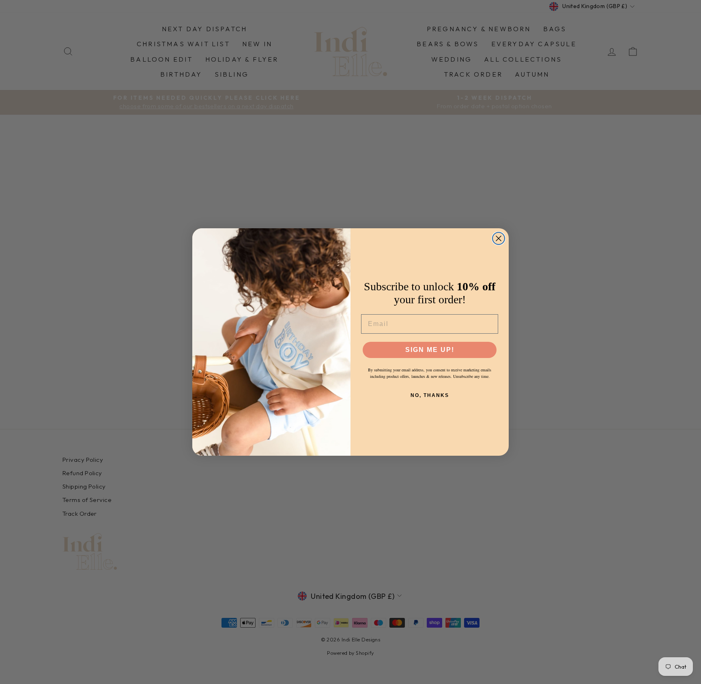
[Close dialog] (498, 238)
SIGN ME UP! (429, 349)
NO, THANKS (430, 395)
